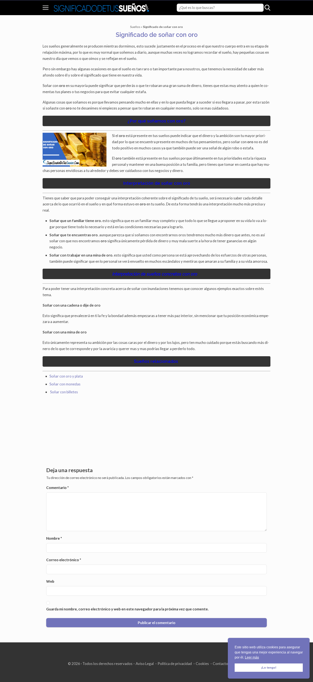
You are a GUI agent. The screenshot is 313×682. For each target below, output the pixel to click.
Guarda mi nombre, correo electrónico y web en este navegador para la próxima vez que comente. (127, 609)
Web (50, 581)
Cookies (202, 663)
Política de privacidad (175, 663)
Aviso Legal (145, 663)
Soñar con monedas (65, 384)
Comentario (57, 487)
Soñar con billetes (64, 392)
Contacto (220, 663)
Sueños (135, 27)
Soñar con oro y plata (66, 376)
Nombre (54, 538)
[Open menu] (46, 8)
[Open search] (267, 8)
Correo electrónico (63, 560)
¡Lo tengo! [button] (268, 667)
